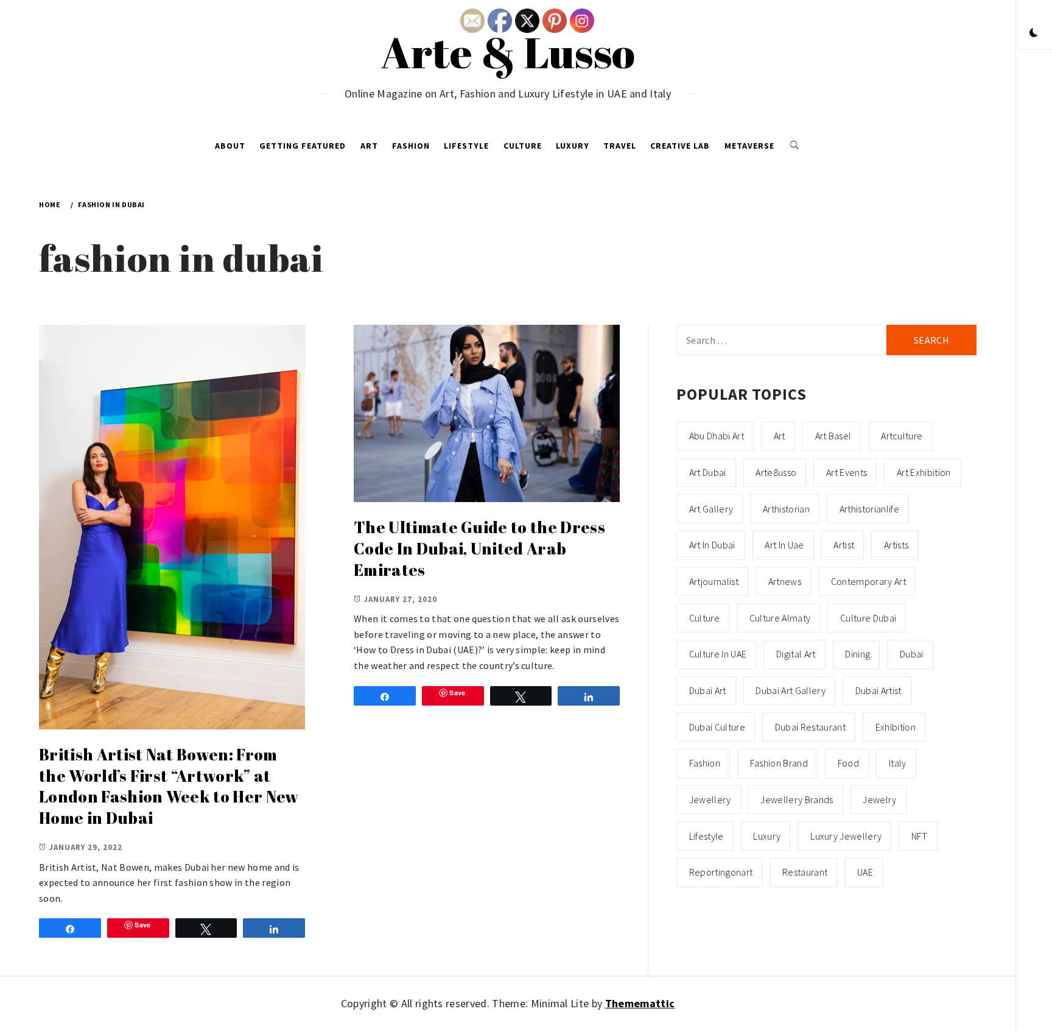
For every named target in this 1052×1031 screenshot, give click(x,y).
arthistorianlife (869, 509)
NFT (919, 836)
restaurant (804, 872)
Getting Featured (302, 145)
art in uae (784, 545)
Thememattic (640, 1003)
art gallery (711, 509)
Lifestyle (466, 145)
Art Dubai (707, 472)
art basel (833, 436)
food (848, 763)
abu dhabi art (716, 436)
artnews (784, 581)
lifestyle (706, 836)
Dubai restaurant (810, 727)
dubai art (707, 690)
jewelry (879, 799)
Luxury (572, 145)
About (230, 145)
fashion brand (779, 763)
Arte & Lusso (508, 51)
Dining (857, 654)
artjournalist (713, 581)
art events (846, 472)
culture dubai (868, 618)
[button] (1033, 33)
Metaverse (749, 145)
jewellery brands (796, 799)
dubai (912, 654)
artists (896, 545)
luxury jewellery (846, 836)
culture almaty (779, 618)
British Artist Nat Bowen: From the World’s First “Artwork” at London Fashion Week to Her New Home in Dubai (169, 786)
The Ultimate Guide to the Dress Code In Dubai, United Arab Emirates (479, 548)
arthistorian (786, 509)
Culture (522, 145)
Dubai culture (717, 727)
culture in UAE (717, 654)
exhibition (895, 727)
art (779, 436)
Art (369, 145)
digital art (796, 654)
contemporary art (868, 581)
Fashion (411, 145)
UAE (865, 872)
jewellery (710, 799)
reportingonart (720, 872)
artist (843, 545)
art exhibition (923, 472)
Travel (619, 145)
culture (704, 618)
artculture (901, 436)
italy (897, 763)
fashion (704, 763)
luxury (766, 836)
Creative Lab (680, 145)
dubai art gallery (790, 690)
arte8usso (776, 472)
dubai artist (878, 690)
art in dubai (712, 545)
